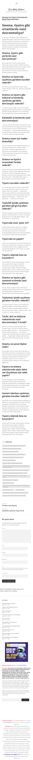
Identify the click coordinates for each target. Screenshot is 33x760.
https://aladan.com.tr (6, 591)
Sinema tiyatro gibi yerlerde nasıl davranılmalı (13, 457)
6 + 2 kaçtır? (5, 573)
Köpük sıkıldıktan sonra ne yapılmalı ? (10, 637)
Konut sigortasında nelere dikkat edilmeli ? (11, 626)
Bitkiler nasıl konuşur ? (7, 611)
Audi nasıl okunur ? (6, 618)
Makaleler (9, 442)
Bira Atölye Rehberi (17, 9)
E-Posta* (4, 552)
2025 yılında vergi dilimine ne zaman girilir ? (11, 614)
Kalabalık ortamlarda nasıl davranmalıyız (12, 448)
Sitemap (14, 591)
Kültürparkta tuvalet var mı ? (8, 629)
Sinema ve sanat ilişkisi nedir (9, 460)
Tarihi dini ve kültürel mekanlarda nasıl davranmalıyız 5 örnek (15, 476)
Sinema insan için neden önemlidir (10, 451)
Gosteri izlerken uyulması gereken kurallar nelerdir (14, 445)
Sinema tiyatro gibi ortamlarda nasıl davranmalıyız (14, 454)
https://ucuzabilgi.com (6, 589)
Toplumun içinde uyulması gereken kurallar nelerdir (14, 495)
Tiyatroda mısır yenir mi (8, 490)
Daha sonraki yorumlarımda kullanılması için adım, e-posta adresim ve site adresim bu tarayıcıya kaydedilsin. (15, 568)
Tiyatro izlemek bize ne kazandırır (10, 480)
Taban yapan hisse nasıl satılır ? (9, 603)
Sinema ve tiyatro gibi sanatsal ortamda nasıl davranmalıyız (16, 470)
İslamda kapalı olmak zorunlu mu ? (9, 622)
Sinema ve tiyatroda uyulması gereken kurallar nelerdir (15, 473)
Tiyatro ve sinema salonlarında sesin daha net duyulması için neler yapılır (16, 486)
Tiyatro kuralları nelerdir (8, 483)
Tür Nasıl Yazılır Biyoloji (9, 505)
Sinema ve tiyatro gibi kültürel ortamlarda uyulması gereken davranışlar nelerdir (16, 466)
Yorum (3, 528)
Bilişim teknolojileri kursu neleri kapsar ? (10, 633)
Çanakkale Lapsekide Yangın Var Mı (13, 511)
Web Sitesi (4, 559)
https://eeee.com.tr (18, 589)
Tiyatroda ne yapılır (20, 490)
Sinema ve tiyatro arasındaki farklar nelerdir (12, 463)
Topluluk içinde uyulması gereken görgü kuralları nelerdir (15, 492)
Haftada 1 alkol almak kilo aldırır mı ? (10, 607)
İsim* (3, 545)
